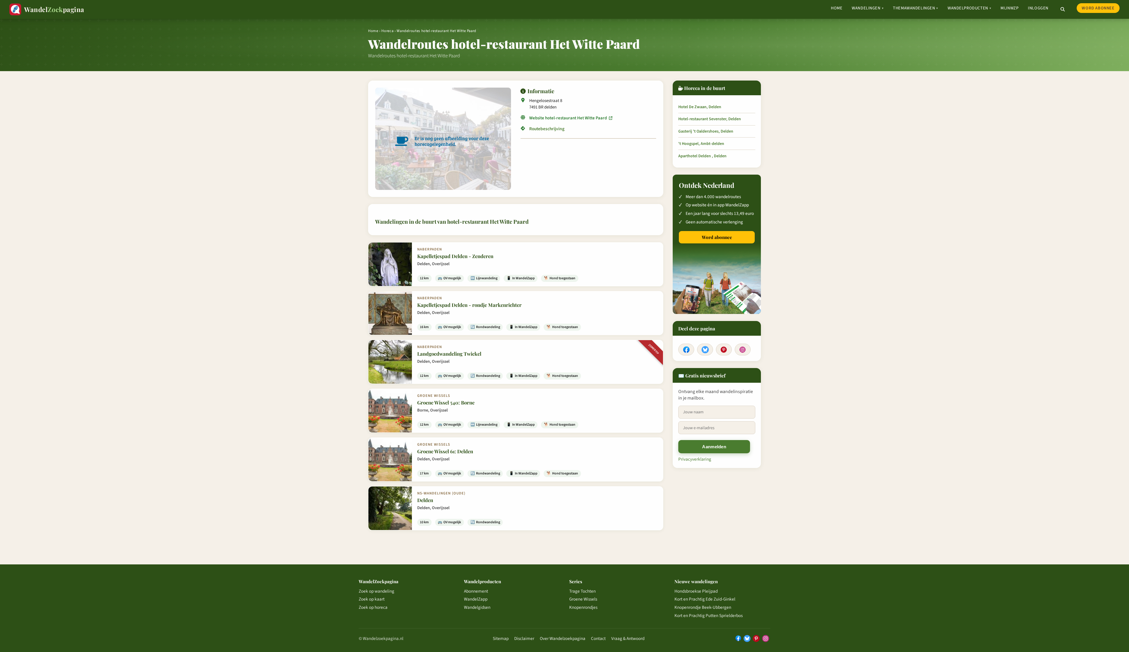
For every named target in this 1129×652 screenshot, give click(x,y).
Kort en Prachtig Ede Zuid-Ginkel (704, 599)
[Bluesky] (705, 349)
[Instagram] (743, 349)
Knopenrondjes (583, 607)
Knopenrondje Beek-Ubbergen (702, 607)
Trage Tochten (582, 591)
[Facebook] (686, 349)
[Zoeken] (1062, 9)
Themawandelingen (915, 8)
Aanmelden (714, 446)
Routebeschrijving (546, 129)
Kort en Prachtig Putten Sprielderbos (708, 615)
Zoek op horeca (373, 607)
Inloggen (1038, 8)
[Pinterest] (724, 349)
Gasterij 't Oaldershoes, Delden (705, 131)
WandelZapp (475, 599)
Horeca (387, 31)
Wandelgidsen (477, 607)
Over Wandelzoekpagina (562, 638)
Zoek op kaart (372, 599)
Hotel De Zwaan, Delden (699, 107)
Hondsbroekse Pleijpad (696, 591)
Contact (598, 638)
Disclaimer (524, 638)
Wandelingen (868, 8)
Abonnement (476, 591)
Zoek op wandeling (376, 591)
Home (836, 8)
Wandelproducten (969, 8)
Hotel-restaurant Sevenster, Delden (709, 119)
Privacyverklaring (694, 459)
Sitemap (501, 638)
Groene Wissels (583, 599)
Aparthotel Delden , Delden (702, 156)
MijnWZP (1009, 8)
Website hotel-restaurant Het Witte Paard (568, 118)
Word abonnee (1098, 8)
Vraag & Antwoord (627, 638)
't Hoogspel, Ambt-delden (701, 144)
